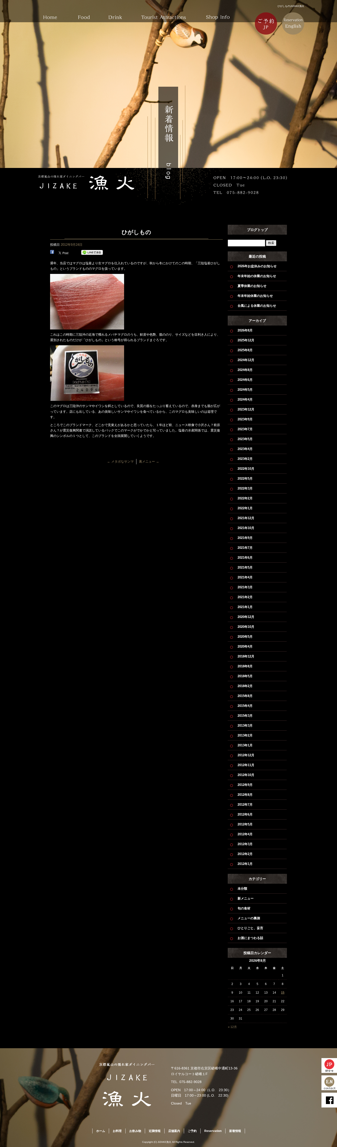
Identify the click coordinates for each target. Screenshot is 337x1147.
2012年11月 (246, 765)
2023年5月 (245, 439)
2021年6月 (245, 557)
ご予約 (192, 1131)
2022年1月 (245, 508)
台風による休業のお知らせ (257, 305)
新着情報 (235, 1131)
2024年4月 (245, 399)
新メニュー (246, 898)
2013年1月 (245, 745)
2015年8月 (245, 696)
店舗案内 (218, 13)
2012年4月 (245, 834)
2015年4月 (245, 706)
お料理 (84, 13)
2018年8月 (245, 666)
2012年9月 (245, 785)
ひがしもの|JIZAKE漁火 (291, 6)
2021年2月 (245, 597)
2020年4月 (245, 646)
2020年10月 (246, 627)
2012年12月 (246, 755)
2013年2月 (245, 735)
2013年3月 (245, 725)
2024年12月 (246, 360)
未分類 (242, 888)
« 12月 (232, 1027)
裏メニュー (149, 461)
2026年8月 (245, 330)
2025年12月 (246, 340)
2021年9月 (245, 538)
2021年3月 (245, 587)
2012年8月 (245, 795)
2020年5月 (245, 636)
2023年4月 (245, 449)
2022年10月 (246, 469)
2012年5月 (245, 824)
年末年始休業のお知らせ (255, 296)
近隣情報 (163, 13)
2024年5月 (245, 389)
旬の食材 (244, 908)
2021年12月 (246, 518)
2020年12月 (246, 617)
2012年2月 (245, 854)
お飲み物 (119, 13)
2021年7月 (245, 548)
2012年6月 (245, 814)
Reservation (213, 1131)
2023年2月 (245, 459)
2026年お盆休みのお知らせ (257, 266)
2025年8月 (245, 350)
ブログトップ (257, 230)
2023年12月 (246, 409)
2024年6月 (245, 380)
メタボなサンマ (120, 461)
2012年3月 (245, 844)
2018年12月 (246, 656)
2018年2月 (245, 686)
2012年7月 (245, 804)
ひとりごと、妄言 (250, 928)
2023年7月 (245, 429)
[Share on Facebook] (52, 252)
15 (282, 992)
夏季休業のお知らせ (252, 286)
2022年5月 (245, 478)
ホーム (50, 13)
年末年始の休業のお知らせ (257, 276)
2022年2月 (245, 498)
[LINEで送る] (92, 252)
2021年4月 (245, 577)
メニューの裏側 (249, 918)
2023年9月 (245, 419)
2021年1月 (245, 607)
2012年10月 (246, 775)
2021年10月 (246, 528)
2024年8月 (245, 370)
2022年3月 (245, 488)
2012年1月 (245, 864)
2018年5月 (245, 676)
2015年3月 (245, 715)
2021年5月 (245, 567)
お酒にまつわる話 (250, 938)
